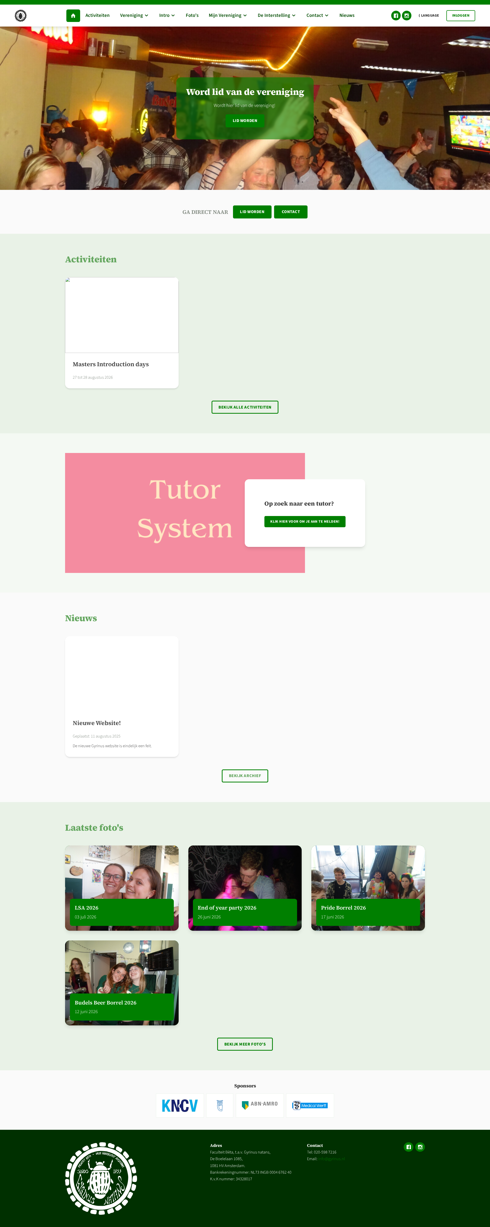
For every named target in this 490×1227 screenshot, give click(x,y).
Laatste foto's (94, 827)
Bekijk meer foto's (245, 1044)
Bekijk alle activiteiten (244, 407)
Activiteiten (91, 259)
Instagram (407, 15)
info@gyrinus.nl (331, 1159)
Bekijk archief (245, 776)
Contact (291, 212)
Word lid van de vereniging (245, 91)
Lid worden (245, 121)
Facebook (396, 15)
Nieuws (81, 618)
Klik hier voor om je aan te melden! (305, 521)
